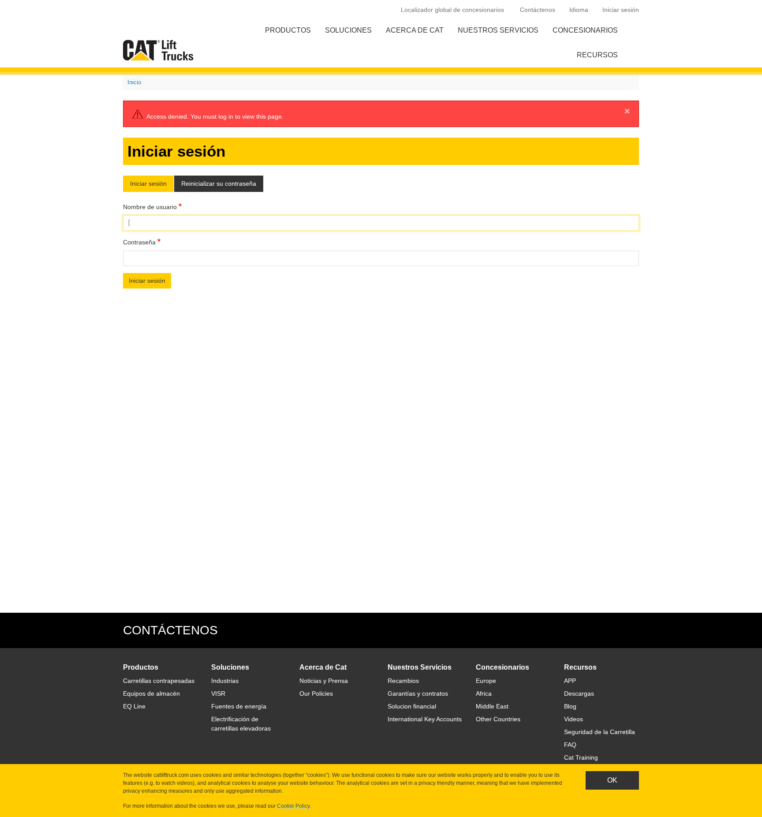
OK (612, 780)
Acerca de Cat (415, 30)
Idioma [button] (578, 9)
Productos (288, 30)
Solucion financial (412, 706)
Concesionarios (585, 30)
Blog (570, 706)
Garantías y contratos (418, 693)
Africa (484, 693)
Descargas (579, 693)
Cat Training (581, 757)
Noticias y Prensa (323, 680)
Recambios (403, 680)
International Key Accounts (425, 719)
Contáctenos (537, 9)
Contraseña (139, 242)
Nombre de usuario (150, 206)
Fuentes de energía (238, 706)
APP (570, 680)
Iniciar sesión (620, 9)
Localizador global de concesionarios (452, 9)
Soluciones (348, 30)
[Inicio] (160, 50)
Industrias (225, 680)
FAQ (570, 744)
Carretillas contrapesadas (158, 680)
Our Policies (316, 693)
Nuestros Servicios (498, 30)
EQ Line (134, 706)
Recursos (597, 55)
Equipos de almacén (151, 693)
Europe (486, 680)
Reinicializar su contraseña (218, 183)
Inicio (134, 82)
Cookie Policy (293, 806)
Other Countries (498, 719)
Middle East (492, 706)
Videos (573, 719)
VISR (218, 693)
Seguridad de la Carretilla (599, 731)
